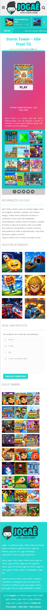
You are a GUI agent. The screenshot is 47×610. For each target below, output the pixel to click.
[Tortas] (11, 179)
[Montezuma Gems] (20, 468)
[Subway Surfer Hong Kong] (36, 151)
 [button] (28, 192)
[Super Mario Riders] (36, 137)
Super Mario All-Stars (23, 31)
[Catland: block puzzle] (23, 165)
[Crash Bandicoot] (20, 496)
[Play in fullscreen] (23, 192)
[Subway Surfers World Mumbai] (20, 426)
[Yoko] (11, 151)
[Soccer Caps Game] (20, 482)
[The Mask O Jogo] (8, 496)
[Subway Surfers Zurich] (20, 440)
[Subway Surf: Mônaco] (20, 398)
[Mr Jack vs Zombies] (8, 426)
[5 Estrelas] (16, 49)
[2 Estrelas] (11, 49)
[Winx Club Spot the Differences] (36, 165)
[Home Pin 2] (20, 510)
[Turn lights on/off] (14, 192)
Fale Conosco (35, 607)
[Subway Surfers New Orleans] (33, 426)
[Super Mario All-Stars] (8, 412)
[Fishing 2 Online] (33, 454)
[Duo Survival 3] (20, 412)
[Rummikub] (8, 468)
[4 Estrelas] (15, 49)
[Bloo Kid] (11, 137)
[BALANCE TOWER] (23, 151)
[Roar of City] (33, 482)
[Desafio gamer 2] (23, 137)
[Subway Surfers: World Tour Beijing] (20, 454)
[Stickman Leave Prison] (36, 179)
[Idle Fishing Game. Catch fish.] (11, 165)
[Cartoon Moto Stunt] (8, 510)
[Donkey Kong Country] (33, 510)
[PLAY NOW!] (9, 22)
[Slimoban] (33, 468)
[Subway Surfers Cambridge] (33, 440)
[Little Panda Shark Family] (33, 496)
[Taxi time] (23, 179)
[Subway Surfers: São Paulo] (33, 412)
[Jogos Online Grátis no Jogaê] (24, 7)
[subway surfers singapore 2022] (33, 398)
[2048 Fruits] (8, 482)
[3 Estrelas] (13, 49)
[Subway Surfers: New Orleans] (8, 398)
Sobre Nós (22, 607)
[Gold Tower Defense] (8, 454)
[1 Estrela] (10, 49)
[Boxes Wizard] (8, 440)
